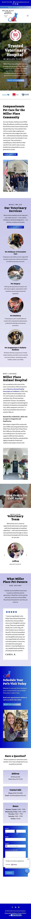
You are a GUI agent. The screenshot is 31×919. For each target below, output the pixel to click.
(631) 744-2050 (7, 2)
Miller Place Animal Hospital (12, 64)
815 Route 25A (15, 777)
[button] (27, 870)
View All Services (15, 227)
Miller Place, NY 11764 (15, 779)
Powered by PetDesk (11, 913)
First (6, 833)
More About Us (10, 154)
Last (17, 833)
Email (7, 836)
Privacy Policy (22, 913)
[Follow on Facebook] (12, 907)
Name (7, 828)
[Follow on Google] (15, 907)
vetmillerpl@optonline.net (22, 2)
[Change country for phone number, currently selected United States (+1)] (7, 846)
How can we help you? (11, 850)
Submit (9, 873)
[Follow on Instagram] (18, 907)
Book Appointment (15, 7)
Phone (7, 843)
